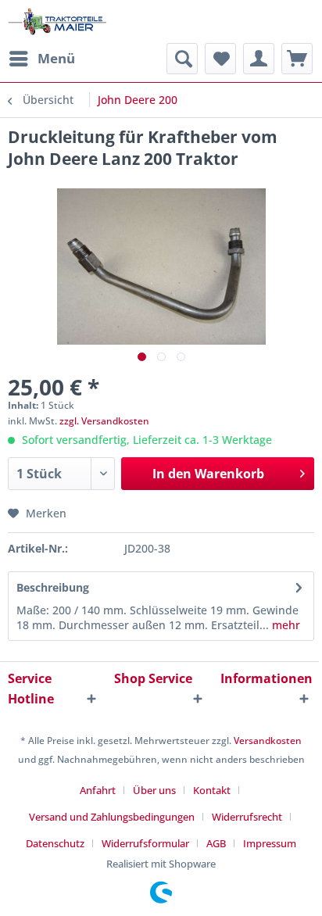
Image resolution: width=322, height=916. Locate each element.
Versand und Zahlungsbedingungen (112, 817)
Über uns (154, 790)
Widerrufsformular (145, 843)
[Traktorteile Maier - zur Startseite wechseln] (57, 21)
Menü (56, 58)
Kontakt (212, 790)
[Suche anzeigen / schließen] (182, 58)
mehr (284, 624)
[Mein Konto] (258, 58)
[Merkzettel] (220, 58)
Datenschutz (55, 843)
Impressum (269, 843)
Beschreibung (52, 587)
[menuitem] (41, 58)
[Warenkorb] (297, 58)
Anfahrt (98, 790)
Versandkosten (268, 740)
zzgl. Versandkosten (104, 421)
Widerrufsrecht (247, 817)
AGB (216, 843)
